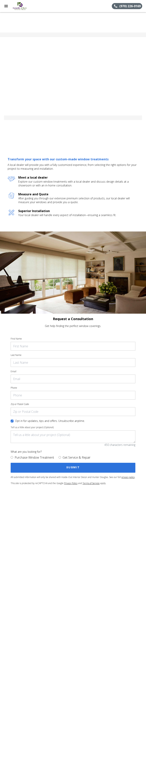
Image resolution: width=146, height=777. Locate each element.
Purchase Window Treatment (34, 457)
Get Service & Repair (76, 457)
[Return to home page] (23, 6)
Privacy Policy (71, 483)
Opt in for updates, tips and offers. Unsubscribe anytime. (50, 421)
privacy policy (128, 477)
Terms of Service (91, 483)
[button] (6, 6)
